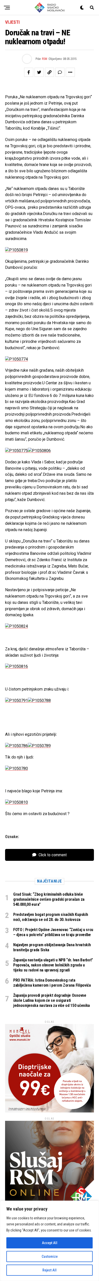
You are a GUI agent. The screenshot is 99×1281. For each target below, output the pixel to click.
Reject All (49, 1270)
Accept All (49, 1243)
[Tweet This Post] (39, 72)
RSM (44, 59)
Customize (50, 1256)
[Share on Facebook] (28, 72)
